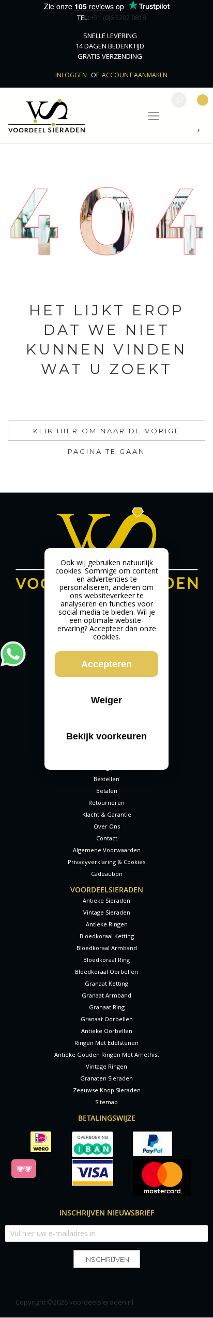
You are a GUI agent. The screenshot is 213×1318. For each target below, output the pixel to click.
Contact (106, 838)
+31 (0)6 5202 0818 (118, 17)
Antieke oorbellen (106, 1031)
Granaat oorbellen (107, 1019)
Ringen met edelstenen (106, 1042)
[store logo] (46, 115)
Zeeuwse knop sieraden (107, 1090)
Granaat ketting (106, 983)
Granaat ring (107, 1007)
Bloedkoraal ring (106, 960)
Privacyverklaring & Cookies (106, 862)
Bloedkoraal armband (107, 948)
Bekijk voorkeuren (106, 736)
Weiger (106, 700)
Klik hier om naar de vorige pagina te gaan (106, 434)
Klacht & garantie (106, 814)
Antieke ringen (107, 924)
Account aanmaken (135, 75)
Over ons (107, 826)
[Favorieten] (201, 126)
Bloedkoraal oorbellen (106, 971)
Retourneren (106, 802)
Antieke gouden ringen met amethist (106, 1054)
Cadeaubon (107, 873)
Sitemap (106, 1102)
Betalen (106, 791)
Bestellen (106, 779)
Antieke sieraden (106, 900)
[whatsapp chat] (13, 646)
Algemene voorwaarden (107, 850)
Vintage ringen (106, 1066)
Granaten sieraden (106, 1078)
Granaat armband (106, 995)
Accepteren (106, 664)
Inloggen (71, 75)
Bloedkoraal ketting (107, 936)
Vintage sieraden (106, 912)
